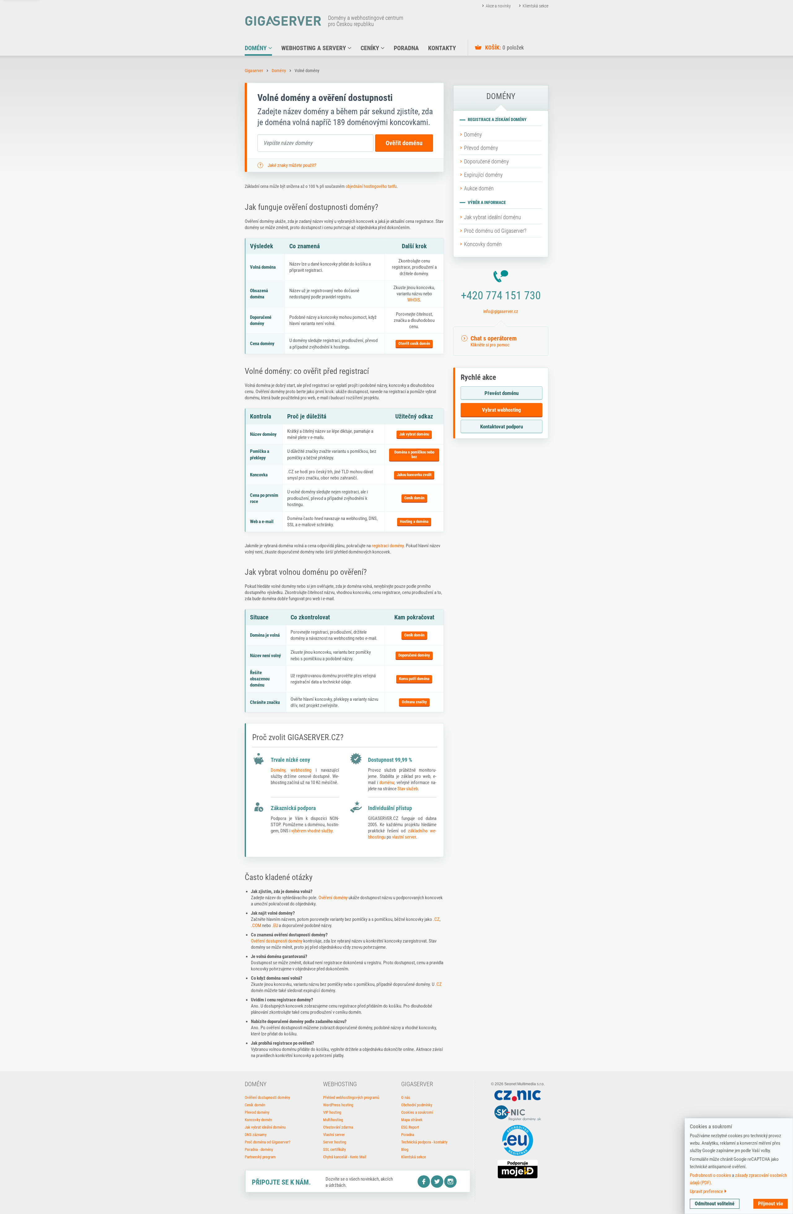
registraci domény (388, 545)
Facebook (424, 1181)
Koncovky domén (483, 244)
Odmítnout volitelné (714, 1204)
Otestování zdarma (338, 1127)
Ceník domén (414, 498)
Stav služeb (407, 788)
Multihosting (333, 1119)
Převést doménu (501, 393)
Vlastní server (334, 1134)
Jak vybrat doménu (414, 434)
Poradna (407, 1134)
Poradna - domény (259, 1149)
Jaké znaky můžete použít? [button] (292, 165)
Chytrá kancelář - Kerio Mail (344, 1157)
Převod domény (481, 148)
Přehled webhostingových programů (351, 1097)
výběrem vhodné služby (311, 831)
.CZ (436, 919)
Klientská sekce (535, 5)
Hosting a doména (414, 521)
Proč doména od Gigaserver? (267, 1142)
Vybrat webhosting (501, 410)
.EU (275, 925)
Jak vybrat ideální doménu (492, 217)
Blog (404, 1149)
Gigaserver (254, 70)
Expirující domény (483, 174)
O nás (405, 1097)
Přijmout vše (770, 1204)
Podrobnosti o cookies (710, 1175)
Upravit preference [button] (707, 1191)
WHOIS (413, 300)
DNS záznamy (255, 1134)
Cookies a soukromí (417, 1112)
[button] (500, 341)
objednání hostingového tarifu (371, 186)
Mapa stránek (412, 1119)
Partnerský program (260, 1157)
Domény (279, 70)
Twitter (437, 1181)
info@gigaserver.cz (500, 311)
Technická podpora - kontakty (424, 1142)
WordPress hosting (338, 1105)
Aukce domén (479, 188)
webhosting (301, 770)
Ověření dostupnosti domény (276, 941)
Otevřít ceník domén (414, 343)
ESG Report (410, 1127)
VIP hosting (332, 1112)
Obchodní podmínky (416, 1105)
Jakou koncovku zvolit (414, 474)
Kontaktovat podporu (501, 426)
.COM (256, 925)
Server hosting (334, 1142)
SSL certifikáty (334, 1149)
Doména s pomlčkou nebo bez (414, 454)
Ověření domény (333, 897)
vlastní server (404, 837)
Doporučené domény (414, 655)
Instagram (450, 1181)
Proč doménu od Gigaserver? (495, 231)
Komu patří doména (414, 678)
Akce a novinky (498, 5)
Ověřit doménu (404, 143)
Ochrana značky (414, 702)
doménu (386, 782)
